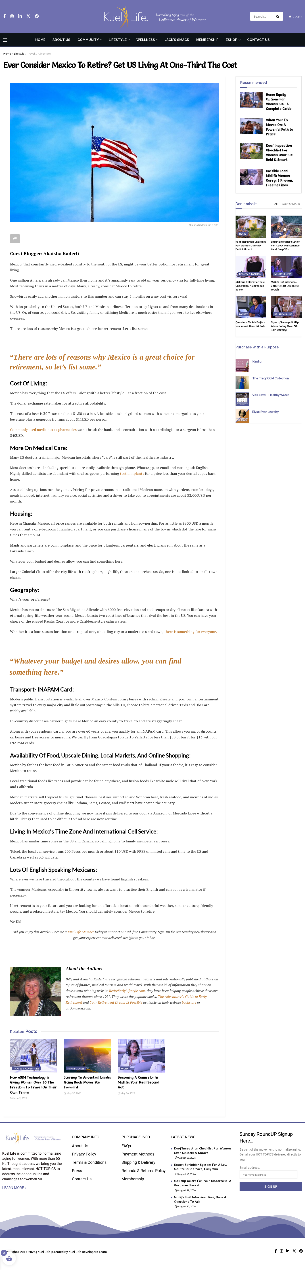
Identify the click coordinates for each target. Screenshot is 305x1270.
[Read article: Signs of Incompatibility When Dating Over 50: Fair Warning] (286, 307)
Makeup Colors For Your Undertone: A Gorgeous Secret (250, 285)
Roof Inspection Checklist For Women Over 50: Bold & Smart (251, 245)
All (276, 204)
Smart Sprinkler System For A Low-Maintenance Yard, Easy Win (285, 245)
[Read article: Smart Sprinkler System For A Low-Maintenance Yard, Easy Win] (286, 227)
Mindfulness (75, 1068)
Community (88, 40)
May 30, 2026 (73, 1093)
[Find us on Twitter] (28, 16)
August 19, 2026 (187, 1190)
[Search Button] (278, 16)
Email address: (250, 1167)
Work (125, 1068)
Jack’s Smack (177, 40)
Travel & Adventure (39, 53)
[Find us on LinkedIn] (20, 16)
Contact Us (258, 40)
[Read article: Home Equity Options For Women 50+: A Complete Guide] (251, 100)
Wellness (145, 40)
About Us (61, 40)
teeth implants (132, 473)
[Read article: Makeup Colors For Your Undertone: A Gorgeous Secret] (251, 267)
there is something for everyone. (190, 631)
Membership (207, 40)
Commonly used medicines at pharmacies (43, 429)
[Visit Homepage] (152, 16)
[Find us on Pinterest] (37, 16)
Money (243, 314)
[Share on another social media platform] (15, 238)
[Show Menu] (5, 40)
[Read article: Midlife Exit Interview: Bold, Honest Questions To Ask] (286, 267)
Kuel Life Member (80, 931)
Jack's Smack (291, 204)
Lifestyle (118, 40)
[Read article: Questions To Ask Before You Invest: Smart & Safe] (251, 307)
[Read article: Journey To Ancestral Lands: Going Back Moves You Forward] (87, 1056)
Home (40, 40)
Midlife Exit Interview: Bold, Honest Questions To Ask (285, 285)
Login (297, 16)
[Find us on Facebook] (4, 16)
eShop (231, 40)
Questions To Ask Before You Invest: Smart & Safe (250, 324)
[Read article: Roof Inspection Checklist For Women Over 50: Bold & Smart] (251, 151)
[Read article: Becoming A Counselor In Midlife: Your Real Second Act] (141, 1056)
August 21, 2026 (187, 1157)
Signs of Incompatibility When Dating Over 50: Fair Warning (285, 325)
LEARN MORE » (14, 1188)
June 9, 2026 (20, 1098)
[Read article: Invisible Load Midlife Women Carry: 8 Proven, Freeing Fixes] (251, 177)
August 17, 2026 (187, 1206)
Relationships (283, 314)
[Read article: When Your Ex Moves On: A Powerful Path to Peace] (251, 126)
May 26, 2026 (127, 1093)
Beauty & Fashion (250, 274)
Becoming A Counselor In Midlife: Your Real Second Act (138, 1082)
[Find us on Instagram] (12, 16)
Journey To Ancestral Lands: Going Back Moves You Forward (87, 1082)
